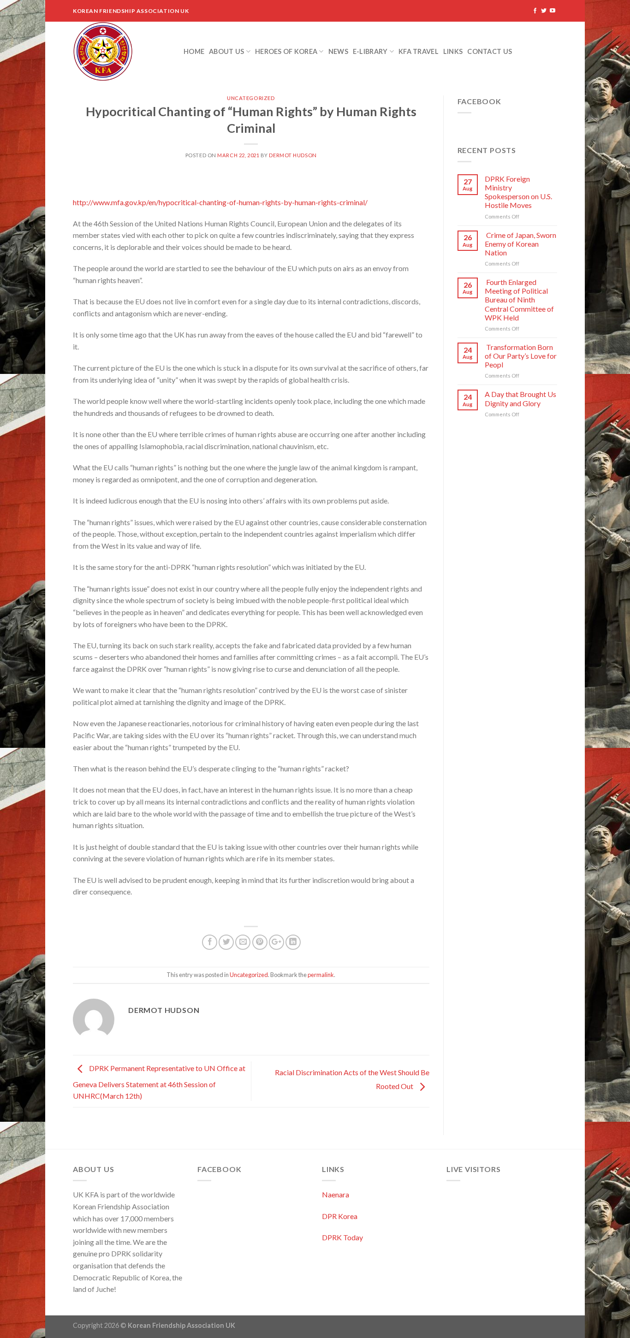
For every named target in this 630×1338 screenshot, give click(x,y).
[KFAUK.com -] (121, 52)
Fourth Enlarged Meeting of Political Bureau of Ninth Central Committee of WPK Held (519, 300)
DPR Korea (339, 1216)
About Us (226, 51)
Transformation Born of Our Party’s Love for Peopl (521, 356)
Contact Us (489, 51)
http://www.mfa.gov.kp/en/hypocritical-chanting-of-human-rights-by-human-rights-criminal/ (220, 202)
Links (453, 51)
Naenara (335, 1194)
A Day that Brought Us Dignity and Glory (520, 398)
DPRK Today (342, 1237)
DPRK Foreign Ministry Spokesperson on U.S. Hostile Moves (518, 192)
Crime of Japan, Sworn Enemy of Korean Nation (520, 244)
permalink (321, 974)
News (338, 51)
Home (194, 51)
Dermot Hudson (292, 155)
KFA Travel (418, 51)
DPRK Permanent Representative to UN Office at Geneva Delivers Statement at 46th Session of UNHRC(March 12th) (159, 1082)
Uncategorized (251, 98)
